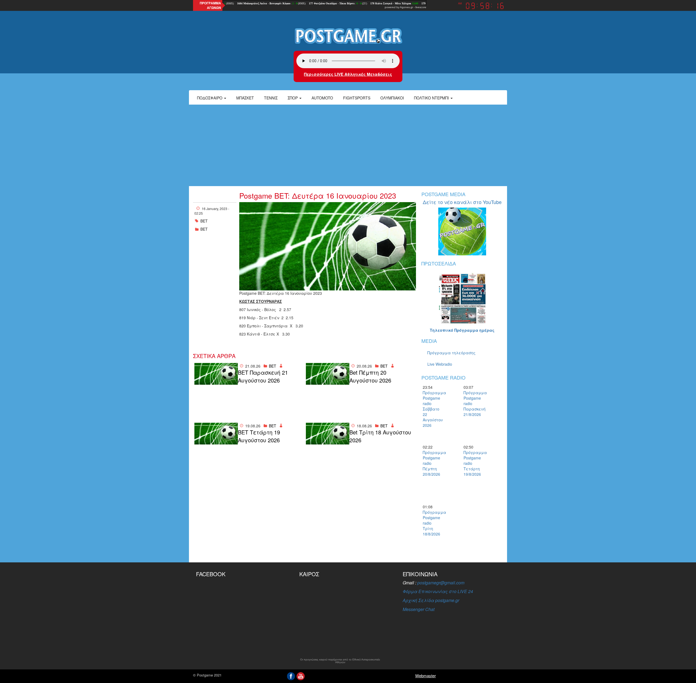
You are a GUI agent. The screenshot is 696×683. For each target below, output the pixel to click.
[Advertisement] (348, 145)
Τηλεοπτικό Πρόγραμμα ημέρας (462, 330)
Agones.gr (406, 7)
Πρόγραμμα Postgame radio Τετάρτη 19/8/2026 (473, 463)
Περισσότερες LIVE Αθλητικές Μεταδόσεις (348, 74)
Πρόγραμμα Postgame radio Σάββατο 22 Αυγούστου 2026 (432, 409)
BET (204, 229)
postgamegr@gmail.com (440, 582)
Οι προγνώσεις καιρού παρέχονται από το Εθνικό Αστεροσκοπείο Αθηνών (340, 661)
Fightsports (356, 98)
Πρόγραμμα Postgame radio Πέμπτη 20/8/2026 (432, 463)
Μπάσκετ (245, 98)
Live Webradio (439, 364)
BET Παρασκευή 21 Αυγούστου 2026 (263, 376)
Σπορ (293, 98)
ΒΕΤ (204, 221)
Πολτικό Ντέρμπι (432, 98)
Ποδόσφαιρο (210, 98)
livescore (420, 7)
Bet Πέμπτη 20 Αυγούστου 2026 (370, 376)
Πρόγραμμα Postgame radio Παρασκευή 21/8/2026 (473, 403)
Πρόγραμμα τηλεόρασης (451, 352)
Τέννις (271, 98)
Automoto (322, 98)
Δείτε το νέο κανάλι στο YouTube (462, 201)
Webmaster (425, 675)
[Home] (348, 35)
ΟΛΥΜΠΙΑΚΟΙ (392, 98)
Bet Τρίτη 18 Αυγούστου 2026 (380, 436)
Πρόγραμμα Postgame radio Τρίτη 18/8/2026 (432, 523)
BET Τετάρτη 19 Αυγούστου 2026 (259, 436)
